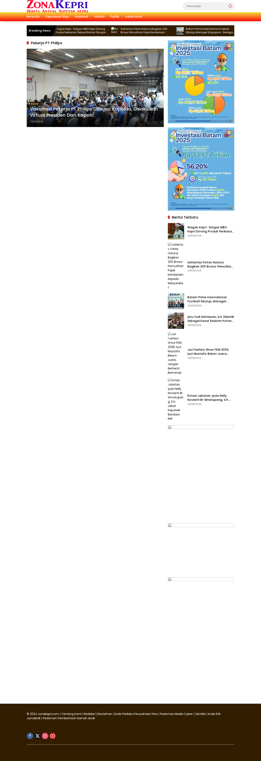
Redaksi (89, 714)
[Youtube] (52, 736)
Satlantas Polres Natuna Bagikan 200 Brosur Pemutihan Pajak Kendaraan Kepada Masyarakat (128, 30)
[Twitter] (37, 736)
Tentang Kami (71, 714)
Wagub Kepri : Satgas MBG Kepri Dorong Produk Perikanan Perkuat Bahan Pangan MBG (65, 30)
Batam (35, 103)
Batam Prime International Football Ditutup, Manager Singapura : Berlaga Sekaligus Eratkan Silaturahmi (194, 30)
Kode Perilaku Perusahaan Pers (136, 714)
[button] (230, 6)
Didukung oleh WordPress (46, 751)
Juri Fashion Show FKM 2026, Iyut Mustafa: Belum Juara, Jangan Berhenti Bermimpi (208, 352)
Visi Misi (200, 714)
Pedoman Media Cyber (176, 714)
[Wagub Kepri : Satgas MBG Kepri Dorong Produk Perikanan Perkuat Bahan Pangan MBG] (176, 231)
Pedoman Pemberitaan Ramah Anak (69, 718)
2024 (33, 714)
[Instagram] (45, 736)
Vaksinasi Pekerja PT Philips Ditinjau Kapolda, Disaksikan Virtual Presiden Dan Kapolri (94, 112)
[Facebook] (30, 736)
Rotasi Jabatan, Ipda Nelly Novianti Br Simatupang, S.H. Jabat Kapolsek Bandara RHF (209, 398)
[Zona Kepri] (57, 6)
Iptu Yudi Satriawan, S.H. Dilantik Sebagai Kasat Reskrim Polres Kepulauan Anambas (210, 319)
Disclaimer (105, 714)
